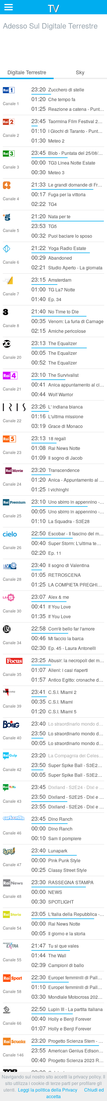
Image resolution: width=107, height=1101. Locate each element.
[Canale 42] (14, 758)
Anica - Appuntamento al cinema (67, 479)
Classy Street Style (59, 869)
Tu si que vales (55, 945)
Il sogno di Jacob (56, 457)
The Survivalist (54, 374)
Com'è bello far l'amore (63, 628)
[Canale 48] (14, 885)
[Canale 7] (14, 282)
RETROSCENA (56, 574)
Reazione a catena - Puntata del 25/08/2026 (67, 108)
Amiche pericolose (58, 330)
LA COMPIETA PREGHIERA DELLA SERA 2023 (67, 584)
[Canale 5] (14, 219)
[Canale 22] (14, 409)
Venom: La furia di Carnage (67, 321)
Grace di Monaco (57, 425)
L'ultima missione (57, 416)
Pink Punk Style (55, 860)
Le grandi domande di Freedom (67, 184)
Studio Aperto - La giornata (66, 267)
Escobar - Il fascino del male (67, 533)
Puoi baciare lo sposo (61, 235)
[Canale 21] (14, 377)
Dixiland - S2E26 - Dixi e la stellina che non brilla (67, 806)
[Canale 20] (14, 346)
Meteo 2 (47, 140)
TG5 (44, 225)
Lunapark (49, 850)
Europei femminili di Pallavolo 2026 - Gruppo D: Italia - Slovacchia (67, 986)
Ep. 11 (46, 552)
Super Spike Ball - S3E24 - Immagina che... (67, 774)
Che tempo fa (53, 99)
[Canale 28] (14, 567)
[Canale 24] (14, 472)
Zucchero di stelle (57, 89)
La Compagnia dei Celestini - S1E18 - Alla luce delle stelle (67, 755)
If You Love (51, 606)
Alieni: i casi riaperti (59, 669)
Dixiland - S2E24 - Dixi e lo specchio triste (67, 786)
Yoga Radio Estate (58, 247)
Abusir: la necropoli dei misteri (67, 660)
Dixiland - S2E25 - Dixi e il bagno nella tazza (67, 796)
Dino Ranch (51, 818)
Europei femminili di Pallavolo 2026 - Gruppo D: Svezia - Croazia (67, 977)
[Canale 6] (14, 250)
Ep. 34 (46, 299)
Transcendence (55, 469)
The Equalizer (54, 343)
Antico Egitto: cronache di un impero (67, 679)
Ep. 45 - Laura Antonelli (63, 647)
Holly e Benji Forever (61, 1018)
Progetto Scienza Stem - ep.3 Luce (67, 1040)
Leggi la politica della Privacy (47, 1089)
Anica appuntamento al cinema (67, 384)
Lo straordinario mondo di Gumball (67, 723)
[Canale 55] (14, 948)
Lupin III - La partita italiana (67, 1008)
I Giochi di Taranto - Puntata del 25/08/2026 (67, 130)
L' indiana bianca (57, 406)
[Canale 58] (14, 980)
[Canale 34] (14, 631)
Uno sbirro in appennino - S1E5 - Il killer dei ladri (67, 501)
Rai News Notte (55, 447)
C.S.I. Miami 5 (53, 711)
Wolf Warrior (52, 394)
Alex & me (50, 596)
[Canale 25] (14, 504)
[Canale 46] (14, 821)
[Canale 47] (14, 853)
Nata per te (50, 216)
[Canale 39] (14, 694)
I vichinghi (50, 489)
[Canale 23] (14, 441)
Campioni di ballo (57, 964)
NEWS (46, 891)
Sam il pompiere (56, 838)
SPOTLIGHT (52, 901)
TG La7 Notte (53, 289)
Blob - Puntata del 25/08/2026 (67, 152)
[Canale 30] (14, 599)
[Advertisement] (53, 47)
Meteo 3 (47, 172)
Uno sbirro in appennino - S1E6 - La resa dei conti (67, 511)
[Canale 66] (14, 1011)
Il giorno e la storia (58, 933)
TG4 (44, 203)
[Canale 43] (14, 789)
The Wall (48, 955)
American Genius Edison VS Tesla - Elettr (67, 1050)
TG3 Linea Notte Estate (63, 162)
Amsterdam (51, 279)
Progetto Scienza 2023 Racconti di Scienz (67, 1060)
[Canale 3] (14, 155)
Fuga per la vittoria (58, 194)
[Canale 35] (14, 663)
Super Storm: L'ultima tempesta (67, 543)
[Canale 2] (14, 124)
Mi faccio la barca (57, 638)
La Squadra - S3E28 (60, 521)
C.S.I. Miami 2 (53, 691)
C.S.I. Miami (52, 701)
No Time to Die (55, 311)
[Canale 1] (14, 92)
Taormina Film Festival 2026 (67, 121)
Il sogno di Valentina (60, 564)
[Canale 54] (14, 916)
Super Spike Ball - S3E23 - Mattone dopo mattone (67, 764)
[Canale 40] (14, 726)
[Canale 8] (14, 314)
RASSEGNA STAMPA (62, 882)
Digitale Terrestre (26, 72)
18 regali (48, 438)
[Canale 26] (14, 536)
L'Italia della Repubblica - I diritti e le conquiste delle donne (67, 913)
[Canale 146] (14, 1043)
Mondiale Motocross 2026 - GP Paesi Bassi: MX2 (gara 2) (67, 996)
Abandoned (51, 257)
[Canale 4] (14, 187)
